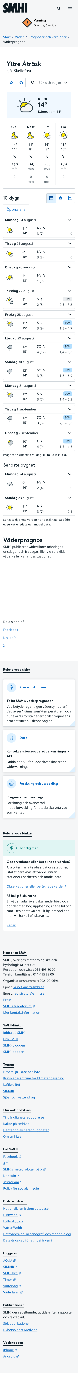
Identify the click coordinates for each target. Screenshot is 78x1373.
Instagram (32, 1182)
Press (7, 1000)
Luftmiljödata (13, 1221)
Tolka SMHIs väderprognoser (30, 701)
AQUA (29, 1260)
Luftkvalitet (11, 1084)
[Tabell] (51, 198)
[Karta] (60, 198)
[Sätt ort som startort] (21, 82)
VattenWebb (12, 1227)
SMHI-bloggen (14, 1045)
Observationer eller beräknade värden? (36, 886)
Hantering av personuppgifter (26, 1130)
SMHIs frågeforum (38, 1006)
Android (30, 1356)
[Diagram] (70, 198)
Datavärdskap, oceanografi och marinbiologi (37, 1234)
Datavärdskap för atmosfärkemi (27, 1240)
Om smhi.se (12, 1136)
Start (7, 37)
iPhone (30, 1350)
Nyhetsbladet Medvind (20, 1330)
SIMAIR (8, 1091)
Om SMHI (10, 1039)
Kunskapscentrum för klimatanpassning (33, 1078)
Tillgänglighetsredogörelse (23, 1117)
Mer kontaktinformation (21, 1012)
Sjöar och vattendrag (19, 1097)
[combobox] (49, 82)
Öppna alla (16, 209)
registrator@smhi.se (28, 993)
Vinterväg (32, 1285)
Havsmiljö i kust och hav (21, 1072)
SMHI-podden (13, 1051)
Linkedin (31, 1175)
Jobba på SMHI (14, 1032)
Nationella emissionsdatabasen (27, 1208)
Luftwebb (31, 1214)
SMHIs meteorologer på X (39, 1169)
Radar (11, 925)
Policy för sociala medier (21, 1188)
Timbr (29, 1279)
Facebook (13, 629)
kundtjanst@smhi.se (28, 987)
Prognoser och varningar (47, 37)
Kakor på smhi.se (16, 1124)
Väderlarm (32, 1292)
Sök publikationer (16, 1323)
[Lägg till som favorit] (11, 82)
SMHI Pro (31, 1273)
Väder (19, 37)
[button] (59, 8)
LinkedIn (13, 637)
